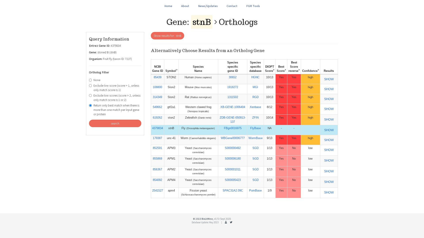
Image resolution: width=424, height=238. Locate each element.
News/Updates (208, 6)
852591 (157, 148)
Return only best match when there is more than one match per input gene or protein (116, 109)
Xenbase (255, 107)
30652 (233, 77)
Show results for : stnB (167, 36)
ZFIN (255, 117)
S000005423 (233, 180)
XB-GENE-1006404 (232, 107)
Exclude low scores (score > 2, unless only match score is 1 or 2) (116, 97)
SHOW (329, 79)
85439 (157, 77)
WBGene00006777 (233, 138)
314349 (157, 97)
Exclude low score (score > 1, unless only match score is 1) (116, 88)
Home (168, 6)
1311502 (232, 97)
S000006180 (233, 158)
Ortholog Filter (99, 72)
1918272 (232, 87)
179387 (157, 138)
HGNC (255, 77)
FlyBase (255, 128)
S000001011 (232, 169)
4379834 (157, 128)
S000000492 (233, 148)
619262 (157, 117)
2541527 (157, 190)
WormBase (255, 138)
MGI (255, 87)
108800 (157, 87)
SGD (255, 148)
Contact (232, 6)
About (185, 6)
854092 (157, 180)
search (115, 123)
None (96, 80)
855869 (157, 158)
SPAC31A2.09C (233, 190)
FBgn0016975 (233, 128)
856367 (157, 169)
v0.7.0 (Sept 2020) (222, 218)
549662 (157, 107)
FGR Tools (253, 6)
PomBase (255, 190)
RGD (255, 97)
